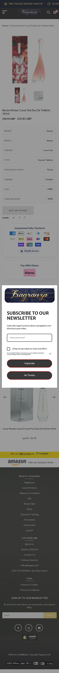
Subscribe (30, 363)
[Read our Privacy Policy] (50, 354)
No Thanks (29, 375)
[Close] (53, 289)
